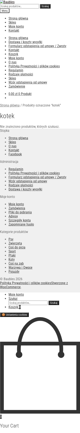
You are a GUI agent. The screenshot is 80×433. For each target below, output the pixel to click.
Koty (12, 259)
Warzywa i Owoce (20, 267)
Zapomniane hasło (21, 224)
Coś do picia (17, 247)
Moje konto (16, 26)
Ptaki (12, 255)
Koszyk (13, 54)
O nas (12, 62)
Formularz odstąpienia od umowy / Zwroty (37, 46)
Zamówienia (17, 208)
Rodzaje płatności (21, 74)
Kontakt (14, 30)
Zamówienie (17, 86)
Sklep (12, 22)
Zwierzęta (15, 243)
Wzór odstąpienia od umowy (28, 82)
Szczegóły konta (20, 220)
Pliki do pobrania (20, 212)
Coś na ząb (16, 263)
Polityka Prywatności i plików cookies (34, 66)
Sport (12, 251)
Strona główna (18, 18)
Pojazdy (14, 272)
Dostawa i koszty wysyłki (25, 42)
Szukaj (45, 6)
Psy (11, 239)
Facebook (15, 154)
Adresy (13, 216)
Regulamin (16, 70)
